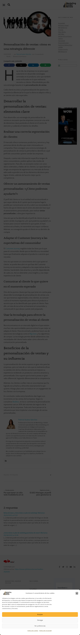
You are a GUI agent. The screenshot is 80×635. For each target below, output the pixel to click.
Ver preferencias (40, 626)
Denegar (40, 620)
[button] (77, 593)
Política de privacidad (45, 630)
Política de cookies (33, 630)
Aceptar (40, 614)
